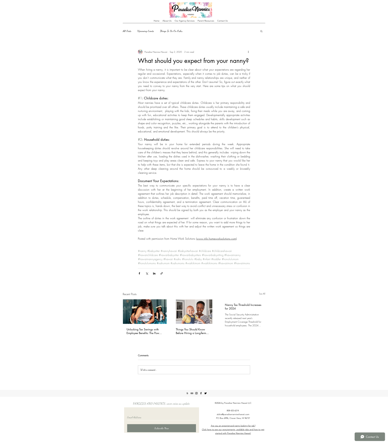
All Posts (127, 31)
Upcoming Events (145, 31)
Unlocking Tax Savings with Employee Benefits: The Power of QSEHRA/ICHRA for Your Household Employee (144, 331)
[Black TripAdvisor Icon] (191, 393)
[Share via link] (161, 273)
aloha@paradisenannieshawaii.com (233, 414)
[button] (261, 31)
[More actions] (248, 52)
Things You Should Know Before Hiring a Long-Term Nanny (191, 331)
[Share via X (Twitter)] (146, 273)
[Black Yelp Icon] (187, 393)
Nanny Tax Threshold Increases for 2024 (243, 306)
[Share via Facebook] (139, 273)
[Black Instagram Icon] (196, 393)
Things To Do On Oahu (171, 31)
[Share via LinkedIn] (154, 273)
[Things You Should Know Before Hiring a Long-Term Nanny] (194, 311)
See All (262, 293)
